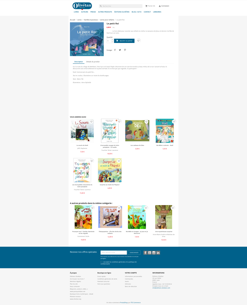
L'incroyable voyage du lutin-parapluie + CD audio (109, 146)
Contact (147, 12)
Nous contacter (75, 286)
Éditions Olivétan (121, 12)
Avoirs (127, 281)
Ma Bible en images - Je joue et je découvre (137, 232)
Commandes (129, 279)
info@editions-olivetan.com (161, 288)
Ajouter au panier (124, 41)
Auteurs (84, 12)
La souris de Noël (82, 145)
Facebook (145, 253)
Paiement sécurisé (103, 281)
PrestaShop (124, 302)
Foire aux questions (103, 284)
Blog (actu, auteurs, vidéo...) (79, 289)
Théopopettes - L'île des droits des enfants (110, 232)
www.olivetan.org (75, 299)
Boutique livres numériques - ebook (81, 294)
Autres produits (105, 12)
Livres (76, 12)
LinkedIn (158, 253)
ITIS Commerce (136, 302)
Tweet (120, 50)
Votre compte (131, 273)
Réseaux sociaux (75, 296)
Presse (93, 12)
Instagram (154, 253)
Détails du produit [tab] (92, 62)
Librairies (157, 12)
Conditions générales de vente (107, 279)
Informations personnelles (133, 276)
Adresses (128, 284)
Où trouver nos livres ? (77, 279)
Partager (115, 50)
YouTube (150, 253)
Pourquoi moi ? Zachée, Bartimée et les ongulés (83, 232)
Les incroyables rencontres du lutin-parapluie (82, 186)
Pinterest (125, 50)
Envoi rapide (101, 276)
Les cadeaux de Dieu (137, 145)
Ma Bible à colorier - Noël (164, 145)
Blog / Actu (136, 12)
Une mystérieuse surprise (163, 231)
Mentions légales (75, 281)
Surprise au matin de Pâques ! (110, 185)
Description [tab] (78, 62)
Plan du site (74, 284)
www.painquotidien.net (77, 291)
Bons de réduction (131, 286)
